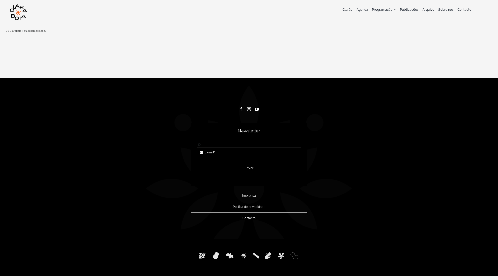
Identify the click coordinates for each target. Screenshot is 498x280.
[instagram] (249, 109)
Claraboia (15, 30)
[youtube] (257, 109)
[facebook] (241, 109)
